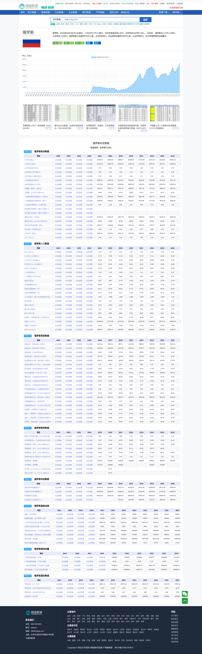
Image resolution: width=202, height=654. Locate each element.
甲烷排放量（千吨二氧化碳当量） (37, 570)
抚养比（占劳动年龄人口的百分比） (38, 317)
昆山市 (115, 629)
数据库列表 (59, 3)
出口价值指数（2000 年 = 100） (36, 373)
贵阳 (126, 619)
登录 (51, 7)
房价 (148, 3)
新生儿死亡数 (29, 313)
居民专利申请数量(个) (32, 487)
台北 (68, 619)
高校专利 (86, 3)
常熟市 (149, 629)
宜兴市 (69, 632)
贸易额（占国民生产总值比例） (36, 409)
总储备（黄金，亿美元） (34, 188)
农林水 (110, 24)
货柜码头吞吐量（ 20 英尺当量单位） (38, 531)
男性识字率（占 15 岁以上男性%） (37, 473)
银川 (152, 619)
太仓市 (102, 632)
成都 (98, 616)
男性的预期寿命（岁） (33, 289)
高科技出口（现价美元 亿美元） (36, 356)
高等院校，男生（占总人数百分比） (38, 453)
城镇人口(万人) (30, 321)
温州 (132, 621)
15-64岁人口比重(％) (32, 260)
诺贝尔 (105, 3)
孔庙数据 (179, 3)
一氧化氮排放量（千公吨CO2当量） (38, 565)
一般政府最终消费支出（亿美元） (37, 197)
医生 (86, 24)
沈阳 (83, 619)
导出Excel (28, 151)
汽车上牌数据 (140, 3)
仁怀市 (108, 632)
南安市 (122, 632)
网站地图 (174, 622)
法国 (98, 640)
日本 (78, 640)
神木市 (82, 632)
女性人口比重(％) (31, 268)
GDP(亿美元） (30, 160)
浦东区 (69, 629)
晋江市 (143, 629)
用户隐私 (174, 639)
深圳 (78, 616)
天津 (118, 616)
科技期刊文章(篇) (31, 496)
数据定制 (174, 629)
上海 (73, 616)
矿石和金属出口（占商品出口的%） (37, 389)
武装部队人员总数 (31, 596)
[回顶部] (185, 601)
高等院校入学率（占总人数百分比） (38, 444)
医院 (81, 24)
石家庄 (99, 619)
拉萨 (78, 621)
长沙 (132, 616)
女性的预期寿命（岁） (33, 293)
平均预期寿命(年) (31, 285)
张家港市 (136, 629)
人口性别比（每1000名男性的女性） (38, 297)
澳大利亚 (129, 640)
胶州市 (135, 632)
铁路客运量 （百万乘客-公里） (36, 518)
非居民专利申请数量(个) (33, 492)
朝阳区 (82, 629)
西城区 (102, 629)
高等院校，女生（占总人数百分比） (38, 448)
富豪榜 (147, 24)
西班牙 (148, 640)
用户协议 (174, 635)
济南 (147, 616)
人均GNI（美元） (31, 233)
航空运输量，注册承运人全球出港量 (38, 535)
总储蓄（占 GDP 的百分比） (35, 192)
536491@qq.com (37, 631)
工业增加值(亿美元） (32, 180)
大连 (73, 619)
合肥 (152, 616)
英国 (93, 640)
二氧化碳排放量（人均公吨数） (36, 561)
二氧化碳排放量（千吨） (34, 557)
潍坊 (137, 621)
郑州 (137, 616)
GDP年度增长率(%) (32, 168)
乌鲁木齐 (132, 619)
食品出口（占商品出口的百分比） (37, 385)
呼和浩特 (145, 619)
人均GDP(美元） (31, 164)
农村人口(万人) (30, 330)
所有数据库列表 (176, 8)
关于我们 (174, 616)
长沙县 (76, 632)
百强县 (116, 24)
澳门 (68, 621)
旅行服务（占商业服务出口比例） (37, 369)
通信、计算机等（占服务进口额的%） (38, 418)
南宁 (121, 619)
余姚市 (141, 632)
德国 (83, 640)
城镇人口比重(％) (31, 325)
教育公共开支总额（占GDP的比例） (38, 436)
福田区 (108, 629)
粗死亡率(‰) (29, 305)
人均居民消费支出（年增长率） (36, 205)
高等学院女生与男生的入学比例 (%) (37, 457)
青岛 (127, 616)
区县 (72, 24)
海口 (157, 619)
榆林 (142, 621)
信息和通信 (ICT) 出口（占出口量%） (38, 364)
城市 (67, 24)
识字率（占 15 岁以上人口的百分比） (38, 469)
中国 (68, 640)
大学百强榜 (139, 24)
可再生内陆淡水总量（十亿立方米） (38, 526)
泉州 (98, 621)
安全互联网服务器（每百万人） (36, 543)
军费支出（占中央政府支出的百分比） (38, 588)
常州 (113, 621)
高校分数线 (69, 3)
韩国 (136, 640)
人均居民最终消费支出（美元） (36, 201)
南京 (113, 616)
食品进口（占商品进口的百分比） (37, 381)
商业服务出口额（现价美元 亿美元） (38, 360)
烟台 (118, 621)
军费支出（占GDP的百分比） (35, 592)
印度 (88, 640)
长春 (104, 619)
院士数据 (154, 3)
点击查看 (58, 160)
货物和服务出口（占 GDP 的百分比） (38, 393)
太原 (109, 619)
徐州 (127, 621)
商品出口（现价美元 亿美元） (35, 344)
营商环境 (130, 24)
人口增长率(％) (30, 272)
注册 (44, 7)
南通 (103, 621)
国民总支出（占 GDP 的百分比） (37, 221)
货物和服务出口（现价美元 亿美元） (38, 397)
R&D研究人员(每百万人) (33, 500)
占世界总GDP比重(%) (32, 172)
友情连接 (174, 632)
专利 (104, 24)
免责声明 (174, 642)
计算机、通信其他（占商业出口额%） (38, 422)
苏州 (83, 621)
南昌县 (156, 629)
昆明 (88, 619)
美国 (73, 640)
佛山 (93, 621)
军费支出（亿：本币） (33, 584)
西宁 (73, 621)
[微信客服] (185, 594)
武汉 (103, 616)
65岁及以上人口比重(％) (33, 264)
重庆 (88, 616)
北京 (68, 616)
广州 (83, 616)
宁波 (122, 616)
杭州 (108, 616)
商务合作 (174, 625)
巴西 (122, 640)
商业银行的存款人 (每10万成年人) (37, 213)
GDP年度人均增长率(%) (33, 176)
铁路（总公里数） (31, 514)
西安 (157, 616)
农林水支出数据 (127, 3)
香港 (93, 616)
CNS (90, 24)
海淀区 (76, 629)
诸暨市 (115, 632)
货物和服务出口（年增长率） (35, 401)
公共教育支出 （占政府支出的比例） (38, 440)
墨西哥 (141, 640)
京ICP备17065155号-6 (123, 648)
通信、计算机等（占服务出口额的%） (38, 414)
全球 (58, 24)
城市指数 (122, 24)
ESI (94, 24)
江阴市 (122, 629)
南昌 (93, 619)
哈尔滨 (115, 619)
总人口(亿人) (29, 252)
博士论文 (78, 3)
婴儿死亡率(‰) (30, 309)
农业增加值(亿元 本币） (33, 184)
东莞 (108, 621)
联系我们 (174, 619)
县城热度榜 (170, 3)
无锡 (88, 621)
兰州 (139, 619)
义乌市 (89, 632)
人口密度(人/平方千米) (33, 276)
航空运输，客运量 (31, 539)
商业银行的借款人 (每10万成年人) (37, 209)
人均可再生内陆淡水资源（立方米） (38, 522)
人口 (76, 24)
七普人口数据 (97, 3)
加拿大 (110, 640)
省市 (62, 24)
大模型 (162, 3)
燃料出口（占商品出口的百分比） (37, 377)
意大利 (117, 640)
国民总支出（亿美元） (33, 217)
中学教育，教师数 (31, 465)
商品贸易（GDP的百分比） (34, 352)
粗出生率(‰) (29, 281)
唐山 (122, 621)
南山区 (89, 629)
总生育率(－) (29, 301)
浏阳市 (95, 632)
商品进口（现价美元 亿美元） (35, 348)
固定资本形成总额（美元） (34, 225)
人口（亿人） (29, 237)
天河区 (95, 629)
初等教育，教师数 (31, 461)
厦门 (78, 619)
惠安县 (128, 632)
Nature (99, 24)
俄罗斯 (104, 640)
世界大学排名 (115, 3)
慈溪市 (128, 629)
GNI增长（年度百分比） (33, 229)
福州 (142, 616)
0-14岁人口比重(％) (32, 256)
